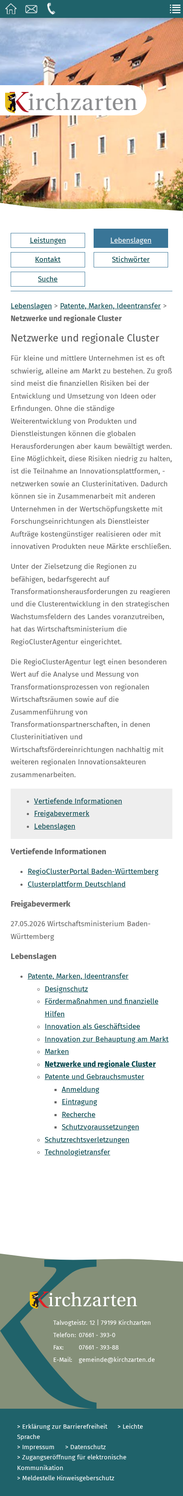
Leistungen (48, 240)
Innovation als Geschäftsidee (92, 1026)
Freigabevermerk (61, 813)
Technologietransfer (77, 1152)
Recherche (78, 1114)
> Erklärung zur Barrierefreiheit (62, 1426)
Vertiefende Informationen (78, 801)
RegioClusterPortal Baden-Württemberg (93, 871)
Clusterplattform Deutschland (77, 884)
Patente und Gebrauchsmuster (94, 1076)
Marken (57, 1051)
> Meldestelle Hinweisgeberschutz (65, 1478)
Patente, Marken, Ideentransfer (110, 305)
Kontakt (47, 259)
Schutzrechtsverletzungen (87, 1139)
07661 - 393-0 (97, 1335)
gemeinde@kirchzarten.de (117, 1360)
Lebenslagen (131, 240)
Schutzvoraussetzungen (100, 1127)
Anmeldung (80, 1089)
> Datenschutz (85, 1447)
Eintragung (79, 1101)
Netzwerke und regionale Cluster (100, 1064)
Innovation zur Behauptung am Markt (107, 1039)
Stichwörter (131, 259)
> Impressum (35, 1447)
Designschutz (66, 989)
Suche (47, 279)
